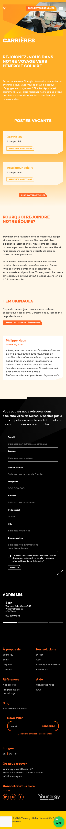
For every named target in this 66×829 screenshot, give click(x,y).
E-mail (11, 437)
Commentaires (15, 538)
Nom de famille (15, 468)
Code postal (14, 510)
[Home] (4, 8)
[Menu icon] (61, 8)
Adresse (12, 496)
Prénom (12, 451)
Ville (10, 524)
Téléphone (13, 482)
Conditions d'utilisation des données (35, 734)
